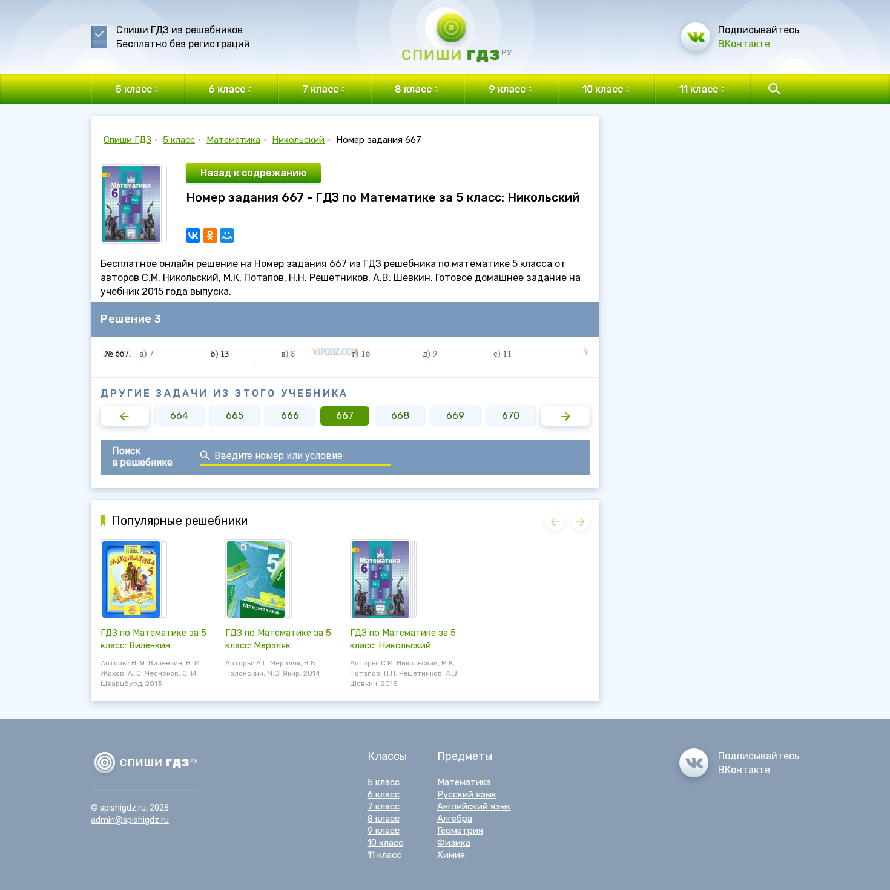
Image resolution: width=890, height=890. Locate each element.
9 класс (384, 830)
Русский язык (466, 794)
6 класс (384, 794)
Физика (453, 842)
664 (179, 415)
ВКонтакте (744, 44)
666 (290, 415)
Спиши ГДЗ (127, 139)
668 (400, 415)
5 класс (179, 139)
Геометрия (460, 830)
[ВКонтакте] (193, 235)
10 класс (385, 842)
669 (455, 415)
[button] (125, 416)
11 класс (384, 854)
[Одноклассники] (210, 235)
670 (510, 415)
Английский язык (474, 806)
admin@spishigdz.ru (130, 820)
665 (234, 415)
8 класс (384, 818)
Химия (451, 854)
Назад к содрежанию (253, 173)
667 (345, 415)
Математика (233, 139)
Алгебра (454, 818)
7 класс (384, 806)
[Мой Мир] (227, 235)
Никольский (298, 139)
